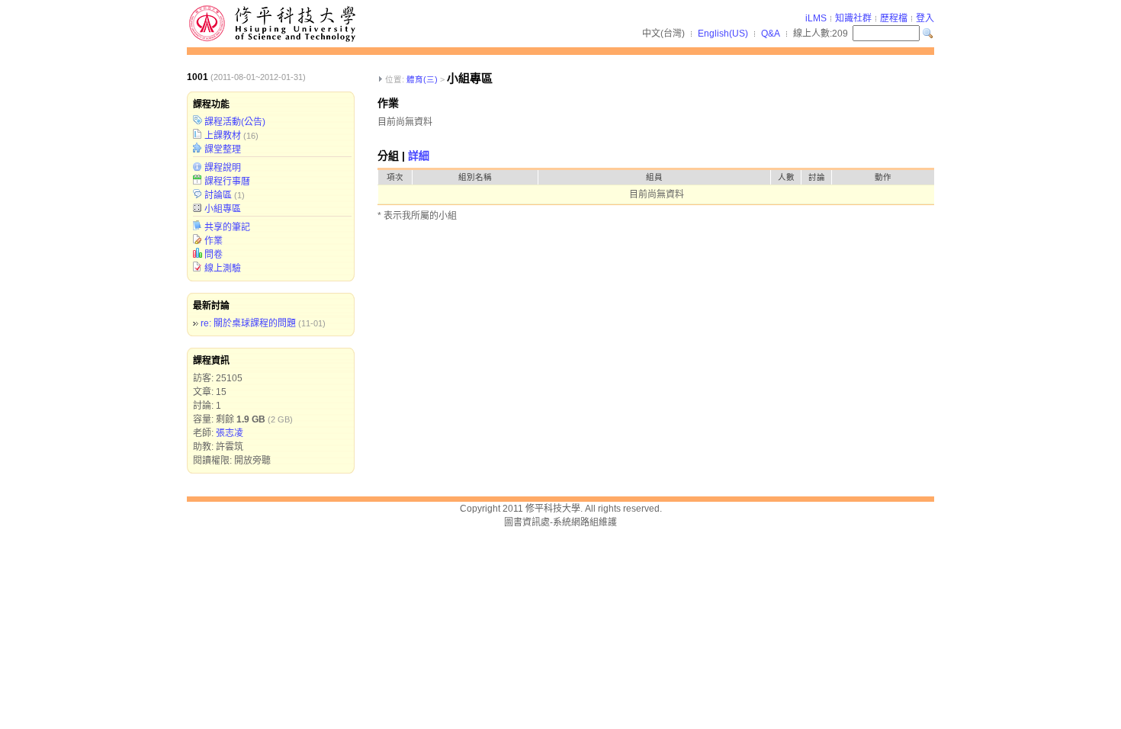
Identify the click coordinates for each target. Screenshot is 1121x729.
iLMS (816, 18)
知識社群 (853, 18)
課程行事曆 (227, 181)
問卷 (213, 254)
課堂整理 (222, 149)
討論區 (218, 195)
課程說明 (222, 167)
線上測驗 (222, 268)
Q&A (770, 33)
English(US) (723, 33)
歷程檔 (893, 18)
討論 (816, 176)
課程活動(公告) (234, 122)
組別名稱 (475, 176)
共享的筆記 (227, 227)
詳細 (418, 155)
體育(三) (422, 79)
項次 (395, 176)
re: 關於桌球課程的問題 (248, 323)
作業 (213, 241)
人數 (786, 176)
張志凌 (229, 433)
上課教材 (222, 135)
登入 (925, 18)
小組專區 (222, 209)
